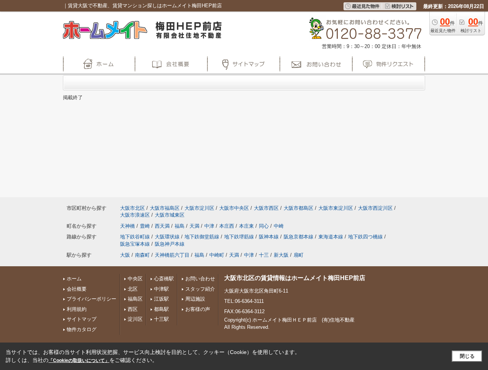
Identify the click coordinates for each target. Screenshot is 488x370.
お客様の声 (197, 309)
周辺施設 (195, 299)
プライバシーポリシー (91, 299)
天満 (194, 226)
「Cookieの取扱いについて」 (78, 360)
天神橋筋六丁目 (172, 255)
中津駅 (161, 289)
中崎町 (216, 255)
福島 (180, 226)
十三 (264, 255)
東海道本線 (330, 237)
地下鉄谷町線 (135, 237)
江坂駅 (161, 299)
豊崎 (145, 226)
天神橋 (127, 226)
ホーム (74, 279)
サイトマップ (81, 319)
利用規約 (77, 309)
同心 (264, 226)
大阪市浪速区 (135, 215)
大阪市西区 (266, 208)
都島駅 (161, 309)
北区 (133, 289)
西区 (133, 309)
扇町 (298, 255)
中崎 (279, 226)
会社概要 (77, 289)
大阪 (125, 255)
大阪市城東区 (170, 215)
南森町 (142, 255)
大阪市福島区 (165, 208)
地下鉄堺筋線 (239, 237)
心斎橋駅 (164, 279)
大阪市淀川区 (199, 208)
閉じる (467, 356)
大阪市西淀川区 (375, 208)
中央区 (135, 279)
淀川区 (135, 319)
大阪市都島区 (298, 208)
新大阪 (281, 255)
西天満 (162, 226)
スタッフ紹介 (200, 289)
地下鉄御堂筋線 (202, 237)
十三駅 (161, 319)
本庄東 (246, 226)
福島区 (135, 299)
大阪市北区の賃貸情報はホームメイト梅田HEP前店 (294, 278)
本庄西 (226, 226)
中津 (209, 226)
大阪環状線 (167, 237)
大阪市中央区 (234, 208)
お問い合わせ (200, 279)
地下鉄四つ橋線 (365, 237)
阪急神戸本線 (170, 244)
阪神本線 (269, 237)
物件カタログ (81, 329)
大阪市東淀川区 (335, 208)
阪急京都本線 (298, 237)
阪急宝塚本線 (135, 244)
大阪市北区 (132, 208)
